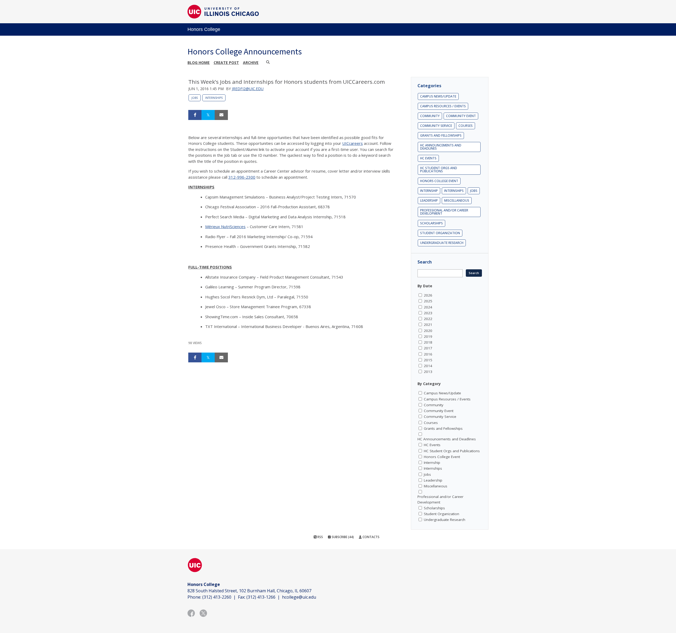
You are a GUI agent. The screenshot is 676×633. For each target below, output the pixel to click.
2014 (428, 365)
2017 (428, 348)
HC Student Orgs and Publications (438, 169)
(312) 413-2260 (216, 597)
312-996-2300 (241, 177)
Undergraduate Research (441, 243)
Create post (226, 62)
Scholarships (431, 223)
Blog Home (198, 62)
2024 (428, 307)
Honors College (203, 29)
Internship (429, 190)
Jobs (194, 98)
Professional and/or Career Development (444, 212)
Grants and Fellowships (441, 135)
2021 (428, 324)
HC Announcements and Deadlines (440, 147)
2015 (428, 360)
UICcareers (352, 143)
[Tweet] (208, 115)
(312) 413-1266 (260, 597)
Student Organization (440, 233)
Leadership (429, 200)
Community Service (436, 125)
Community (430, 116)
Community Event (461, 116)
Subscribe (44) (342, 537)
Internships (214, 98)
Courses (465, 125)
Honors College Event (439, 181)
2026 (428, 295)
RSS (320, 537)
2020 (428, 330)
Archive (251, 62)
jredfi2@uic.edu (248, 88)
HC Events (428, 158)
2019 (428, 336)
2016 (428, 354)
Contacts (370, 537)
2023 (428, 313)
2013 (428, 371)
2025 (428, 301)
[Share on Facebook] (194, 115)
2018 (428, 342)
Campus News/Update (438, 96)
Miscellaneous (456, 200)
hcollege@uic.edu (299, 597)
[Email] (221, 115)
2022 (428, 318)
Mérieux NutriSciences (225, 226)
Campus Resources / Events (443, 106)
